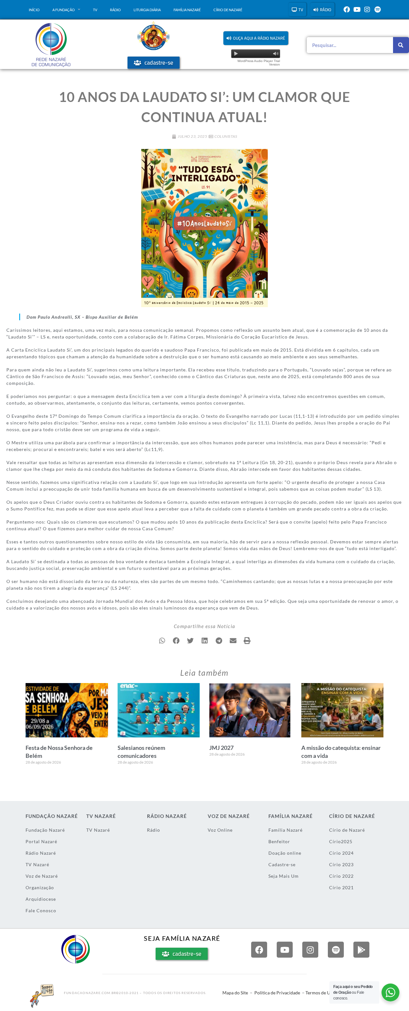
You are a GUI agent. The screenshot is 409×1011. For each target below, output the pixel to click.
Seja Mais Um (283, 876)
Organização (40, 887)
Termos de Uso (320, 992)
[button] (255, 38)
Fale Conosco (41, 910)
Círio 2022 (341, 876)
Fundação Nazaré (45, 830)
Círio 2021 (341, 887)
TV (95, 10)
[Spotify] (377, 9)
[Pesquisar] (401, 45)
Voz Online (220, 830)
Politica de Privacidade (277, 992)
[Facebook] (346, 9)
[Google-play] (361, 950)
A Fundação (63, 10)
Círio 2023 (341, 864)
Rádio (115, 10)
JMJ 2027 (221, 747)
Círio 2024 (341, 853)
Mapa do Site (235, 992)
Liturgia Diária (147, 10)
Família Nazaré (187, 10)
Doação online (284, 853)
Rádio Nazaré (41, 853)
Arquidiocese (41, 899)
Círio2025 (340, 841)
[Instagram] (367, 9)
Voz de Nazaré (42, 876)
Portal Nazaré (41, 841)
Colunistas (225, 136)
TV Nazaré (37, 864)
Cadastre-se (282, 864)
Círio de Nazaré (227, 10)
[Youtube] (356, 9)
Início (34, 10)
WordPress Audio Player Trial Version (258, 62)
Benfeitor (279, 841)
